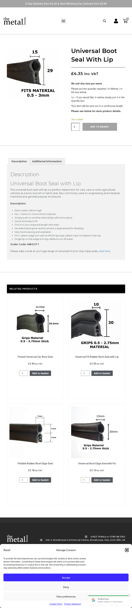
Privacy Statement (72, 603)
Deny (66, 587)
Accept (66, 577)
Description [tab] (19, 161)
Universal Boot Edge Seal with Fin (97, 463)
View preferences (66, 596)
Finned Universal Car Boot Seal (35, 356)
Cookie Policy (56, 603)
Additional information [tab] (47, 161)
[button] (127, 550)
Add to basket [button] (40, 373)
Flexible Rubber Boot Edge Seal (35, 463)
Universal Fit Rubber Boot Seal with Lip (97, 356)
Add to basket (99, 126)
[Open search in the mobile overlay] (104, 20)
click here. (105, 251)
